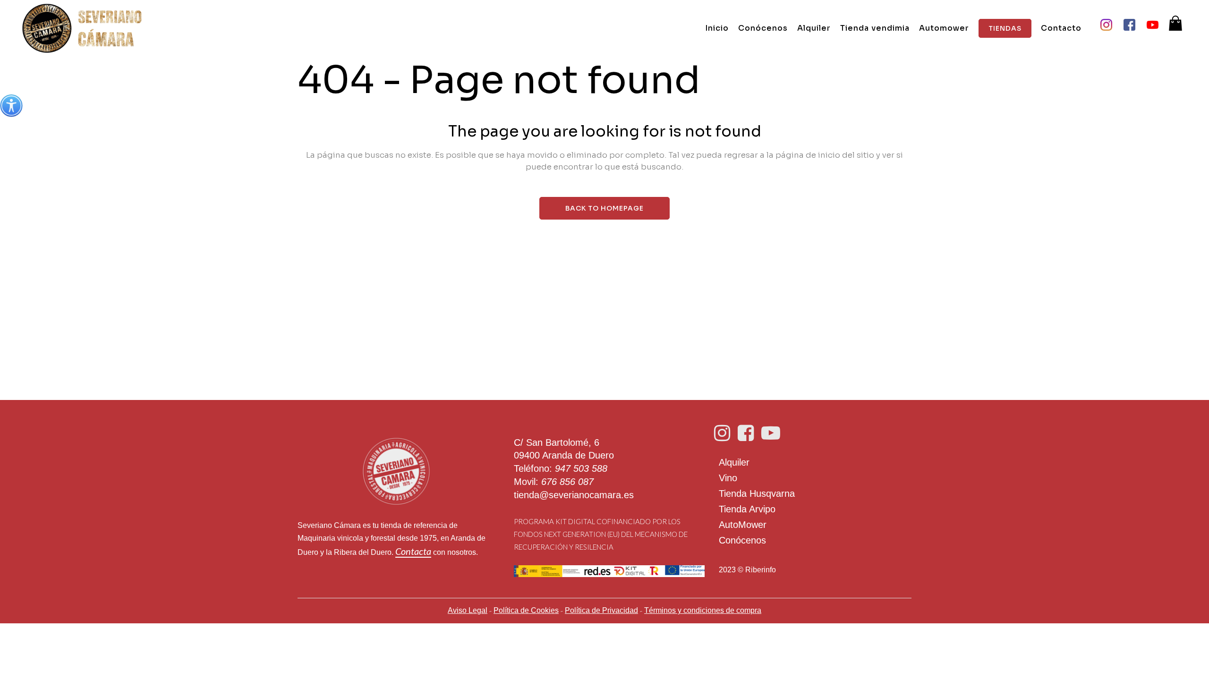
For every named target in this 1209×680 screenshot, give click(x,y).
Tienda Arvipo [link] (747, 509)
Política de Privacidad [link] (601, 610)
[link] (11, 105)
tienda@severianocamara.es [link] (574, 495)
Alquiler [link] (734, 462)
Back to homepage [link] (604, 208)
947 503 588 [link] (581, 468)
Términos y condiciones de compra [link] (702, 610)
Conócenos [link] (742, 540)
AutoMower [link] (742, 524)
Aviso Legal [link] (467, 610)
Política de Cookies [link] (526, 610)
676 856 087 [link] (567, 481)
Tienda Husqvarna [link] (757, 493)
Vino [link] (728, 478)
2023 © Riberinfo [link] (747, 570)
